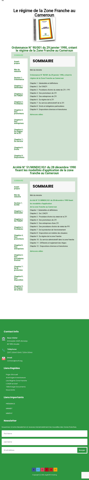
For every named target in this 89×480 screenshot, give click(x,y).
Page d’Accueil (10, 374)
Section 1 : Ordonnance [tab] (19, 78)
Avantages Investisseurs (14, 377)
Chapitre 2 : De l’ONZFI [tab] (18, 95)
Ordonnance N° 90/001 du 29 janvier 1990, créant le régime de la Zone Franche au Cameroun (44, 49)
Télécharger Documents (14, 387)
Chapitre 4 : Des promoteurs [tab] (19, 112)
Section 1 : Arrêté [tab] (18, 204)
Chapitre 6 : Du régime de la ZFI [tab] (18, 131)
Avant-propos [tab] (17, 62)
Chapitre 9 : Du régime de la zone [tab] (18, 288)
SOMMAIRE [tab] (18, 55)
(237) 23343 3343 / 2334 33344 (19, 352)
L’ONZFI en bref (10, 383)
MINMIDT (7, 408)
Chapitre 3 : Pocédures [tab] (18, 103)
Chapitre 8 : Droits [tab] (18, 148)
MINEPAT (7, 413)
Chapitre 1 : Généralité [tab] (18, 87)
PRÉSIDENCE (8, 403)
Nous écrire (8, 390)
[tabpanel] (52, 88)
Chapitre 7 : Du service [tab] (18, 140)
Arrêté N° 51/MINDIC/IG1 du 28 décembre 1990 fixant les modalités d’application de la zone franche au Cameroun (44, 170)
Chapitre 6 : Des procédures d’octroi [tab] (19, 257)
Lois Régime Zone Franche (14, 380)
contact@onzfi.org (14, 361)
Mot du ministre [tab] (17, 70)
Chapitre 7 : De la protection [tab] (18, 268)
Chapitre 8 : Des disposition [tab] (18, 278)
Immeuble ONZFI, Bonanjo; (17, 341)
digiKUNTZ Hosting (51, 475)
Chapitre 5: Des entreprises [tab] (19, 121)
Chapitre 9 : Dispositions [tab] (19, 156)
